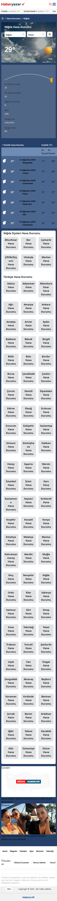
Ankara (46, 308)
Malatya (28, 540)
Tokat (46, 631)
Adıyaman (28, 287)
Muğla (46, 558)
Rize (28, 596)
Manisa (46, 540)
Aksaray (28, 683)
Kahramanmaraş (11, 560)
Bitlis (11, 360)
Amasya (28, 308)
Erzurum (11, 429)
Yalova (28, 735)
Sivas (11, 631)
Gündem (23, 851)
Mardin (28, 558)
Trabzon (11, 648)
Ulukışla (28, 261)
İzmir (28, 485)
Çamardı (46, 243)
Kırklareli (46, 502)
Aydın (46, 325)
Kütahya (11, 540)
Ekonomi (39, 851)
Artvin (28, 325)
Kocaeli (28, 523)
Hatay (11, 467)
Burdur (46, 360)
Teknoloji (49, 851)
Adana (11, 287)
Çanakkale (28, 377)
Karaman (10, 700)
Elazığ (28, 412)
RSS (9, 889)
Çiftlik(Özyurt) (11, 263)
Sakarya (46, 596)
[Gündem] (28, 781)
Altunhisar (11, 243)
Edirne (11, 412)
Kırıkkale (28, 700)
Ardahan (46, 717)
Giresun (11, 446)
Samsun (11, 613)
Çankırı (46, 377)
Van (28, 665)
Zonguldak (11, 683)
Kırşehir (11, 523)
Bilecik (28, 342)
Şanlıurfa (46, 648)
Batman (46, 700)
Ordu (11, 596)
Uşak (11, 665)
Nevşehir (28, 579)
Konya (46, 523)
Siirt (28, 613)
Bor (28, 243)
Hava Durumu (13, 18)
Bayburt (46, 683)
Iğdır (11, 735)
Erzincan (46, 412)
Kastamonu (11, 504)
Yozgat (46, 665)
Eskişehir (28, 429)
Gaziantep (46, 429)
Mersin (46, 467)
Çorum (11, 394)
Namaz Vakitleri (39, 862)
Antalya (11, 325)
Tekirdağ (28, 631)
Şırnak (11, 717)
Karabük (46, 735)
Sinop (46, 613)
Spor (32, 851)
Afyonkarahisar (46, 289)
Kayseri (28, 502)
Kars (46, 485)
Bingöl (46, 342)
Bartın (28, 717)
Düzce (46, 752)
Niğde (26, 18)
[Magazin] (28, 818)
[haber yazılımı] (28, 896)
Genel (4, 851)
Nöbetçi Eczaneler (21, 862)
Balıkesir (11, 342)
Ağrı (11, 308)
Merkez (46, 261)
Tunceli (28, 648)
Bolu (28, 360)
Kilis (11, 752)
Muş (11, 579)
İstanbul (11, 485)
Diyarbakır (46, 394)
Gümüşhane (28, 448)
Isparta (28, 467)
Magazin (13, 851)
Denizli (28, 394)
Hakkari (46, 446)
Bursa (11, 377)
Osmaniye (28, 752)
